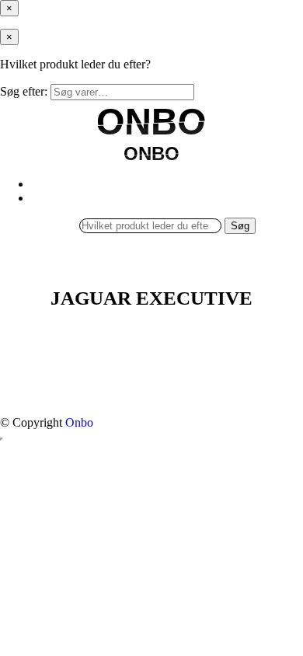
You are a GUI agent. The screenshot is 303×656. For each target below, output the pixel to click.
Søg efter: (23, 91)
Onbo (79, 422)
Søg (240, 226)
